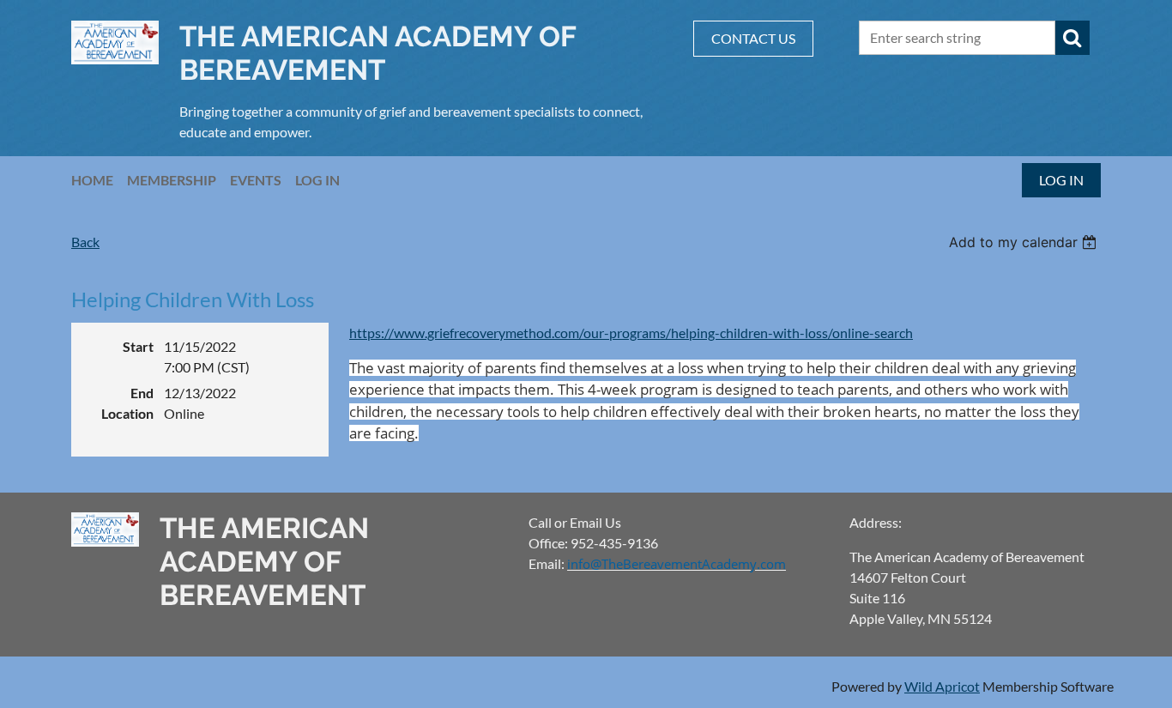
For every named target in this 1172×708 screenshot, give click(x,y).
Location (127, 413)
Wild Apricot (942, 686)
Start (138, 346)
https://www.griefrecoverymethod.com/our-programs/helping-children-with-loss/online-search (631, 332)
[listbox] (1025, 242)
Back (85, 241)
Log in (1061, 180)
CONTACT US (753, 38)
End (142, 392)
